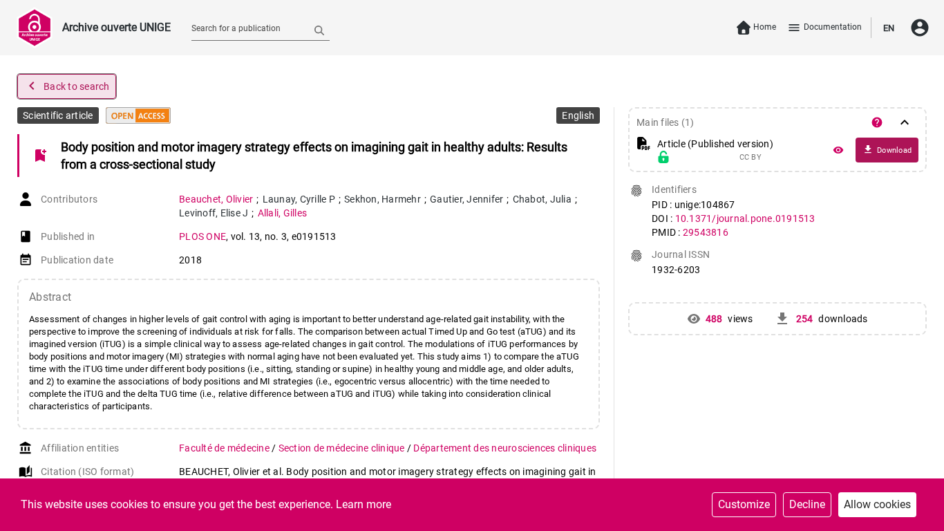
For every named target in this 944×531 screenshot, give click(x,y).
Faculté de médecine (225, 448)
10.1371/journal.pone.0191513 (745, 218)
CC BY (750, 157)
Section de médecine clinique (343, 448)
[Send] (319, 29)
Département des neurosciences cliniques (504, 448)
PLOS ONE (202, 236)
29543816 (705, 232)
